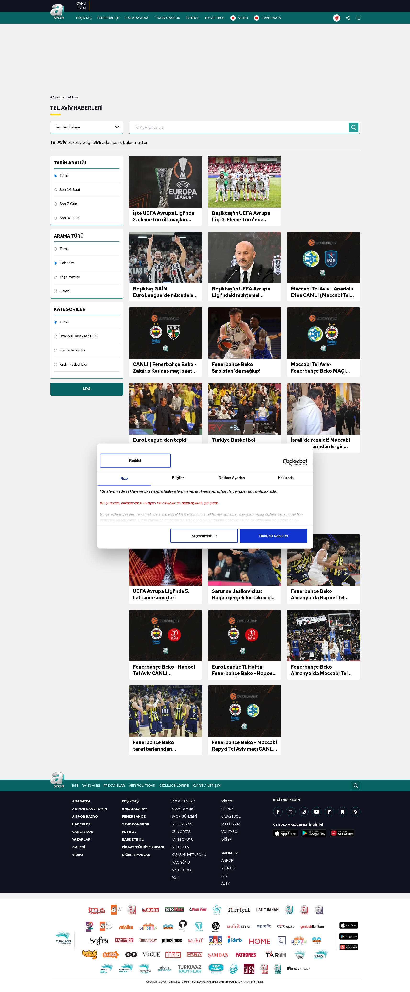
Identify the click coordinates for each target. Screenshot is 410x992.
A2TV (225, 883)
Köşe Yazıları (69, 276)
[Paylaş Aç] (348, 18)
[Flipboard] (329, 811)
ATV (224, 876)
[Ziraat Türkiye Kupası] (336, 18)
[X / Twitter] (291, 811)
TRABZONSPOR (167, 18)
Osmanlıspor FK (72, 350)
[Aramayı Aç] (355, 785)
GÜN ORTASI (181, 832)
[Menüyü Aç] (358, 18)
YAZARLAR (81, 839)
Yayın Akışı (91, 785)
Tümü (64, 175)
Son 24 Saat (69, 189)
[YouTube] (316, 811)
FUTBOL (192, 18)
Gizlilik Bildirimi (174, 785)
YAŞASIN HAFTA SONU (189, 855)
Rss (75, 785)
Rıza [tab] (124, 478)
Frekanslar (114, 785)
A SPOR (227, 860)
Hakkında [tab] (286, 478)
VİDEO (243, 18)
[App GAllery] (342, 833)
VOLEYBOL (230, 832)
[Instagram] (304, 811)
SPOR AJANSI (182, 824)
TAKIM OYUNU (183, 839)
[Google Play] (313, 833)
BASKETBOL (215, 18)
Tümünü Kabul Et (273, 536)
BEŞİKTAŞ (84, 18)
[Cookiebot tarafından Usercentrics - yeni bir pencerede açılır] (286, 462)
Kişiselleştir (201, 536)
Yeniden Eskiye (67, 127)
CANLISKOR (81, 5)
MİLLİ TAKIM (230, 824)
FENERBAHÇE (108, 18)
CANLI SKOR (82, 832)
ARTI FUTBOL (182, 870)
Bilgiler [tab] (178, 478)
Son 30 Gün (69, 217)
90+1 (175, 877)
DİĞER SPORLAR (136, 855)
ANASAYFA (81, 801)
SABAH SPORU (183, 809)
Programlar (183, 801)
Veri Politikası (142, 785)
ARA (86, 388)
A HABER (228, 868)
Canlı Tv (229, 853)
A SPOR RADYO (85, 816)
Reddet (135, 460)
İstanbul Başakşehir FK (78, 336)
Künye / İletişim (207, 785)
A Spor (55, 97)
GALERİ (78, 847)
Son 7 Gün (68, 203)
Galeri (64, 291)
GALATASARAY (137, 18)
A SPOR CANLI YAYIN (89, 809)
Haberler (66, 262)
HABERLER (81, 824)
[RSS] (355, 811)
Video (226, 801)
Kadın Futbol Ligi (73, 364)
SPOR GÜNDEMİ (184, 816)
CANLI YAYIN (271, 18)
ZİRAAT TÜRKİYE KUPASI (143, 847)
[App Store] (285, 833)
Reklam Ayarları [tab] (232, 478)
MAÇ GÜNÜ (181, 862)
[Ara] (353, 127)
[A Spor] (57, 12)
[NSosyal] (342, 811)
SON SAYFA (180, 847)
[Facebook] (278, 811)
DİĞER (226, 839)
